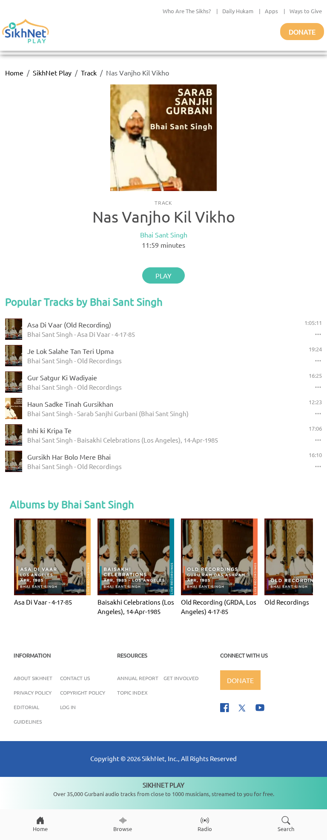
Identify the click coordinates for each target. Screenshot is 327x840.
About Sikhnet (33, 678)
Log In (68, 707)
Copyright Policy (82, 692)
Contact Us (75, 678)
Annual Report (137, 678)
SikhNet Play (52, 72)
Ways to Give (306, 10)
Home (14, 72)
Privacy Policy (33, 692)
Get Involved (181, 678)
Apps (271, 10)
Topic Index (132, 692)
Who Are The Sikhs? (187, 10)
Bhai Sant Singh (163, 234)
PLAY (163, 275)
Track (89, 72)
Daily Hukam (237, 10)
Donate (302, 31)
